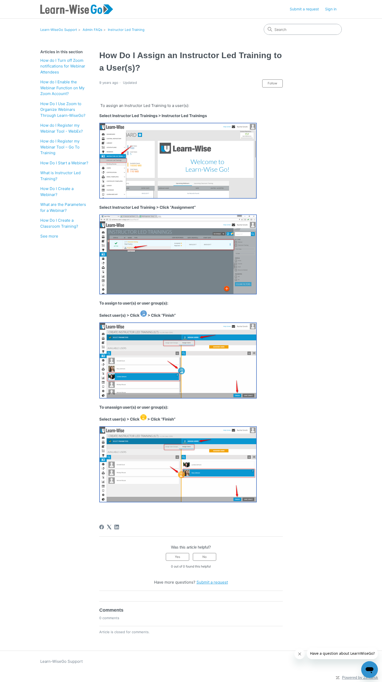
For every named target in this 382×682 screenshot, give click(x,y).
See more (49, 236)
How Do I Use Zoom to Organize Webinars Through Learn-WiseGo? (62, 109)
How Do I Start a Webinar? (64, 162)
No (204, 557)
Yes (177, 557)
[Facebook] (101, 527)
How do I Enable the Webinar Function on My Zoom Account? (62, 87)
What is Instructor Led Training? (60, 175)
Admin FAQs (92, 30)
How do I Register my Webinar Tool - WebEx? (61, 128)
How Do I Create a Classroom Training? (59, 223)
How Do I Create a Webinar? (57, 191)
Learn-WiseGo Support (58, 30)
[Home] (76, 9)
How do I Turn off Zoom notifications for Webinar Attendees (62, 66)
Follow (272, 83)
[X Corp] (109, 527)
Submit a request (304, 9)
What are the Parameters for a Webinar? (63, 207)
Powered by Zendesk (360, 677)
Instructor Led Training (126, 30)
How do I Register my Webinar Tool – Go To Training (60, 147)
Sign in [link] (331, 9)
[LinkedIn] (116, 527)
